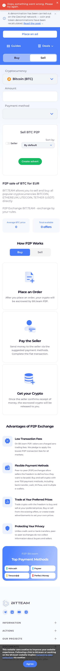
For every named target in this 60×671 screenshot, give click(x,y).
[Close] (55, 14)
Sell (43, 57)
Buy (17, 57)
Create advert (30, 161)
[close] (57, 3)
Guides (16, 45)
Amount (10, 88)
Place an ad (30, 34)
